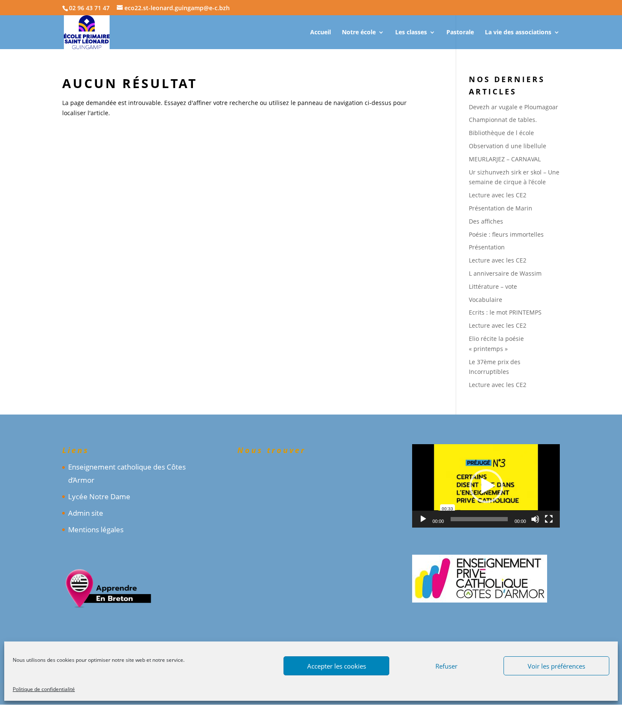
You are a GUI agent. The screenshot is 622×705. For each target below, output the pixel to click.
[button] (486, 486)
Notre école (359, 32)
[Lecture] (423, 519)
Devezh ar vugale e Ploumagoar (513, 107)
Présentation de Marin (500, 208)
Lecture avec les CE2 (497, 195)
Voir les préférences (556, 666)
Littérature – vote (493, 286)
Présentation (487, 247)
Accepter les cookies (336, 666)
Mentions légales (96, 529)
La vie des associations (518, 32)
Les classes (411, 32)
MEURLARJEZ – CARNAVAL (505, 159)
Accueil (320, 32)
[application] (486, 485)
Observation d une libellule (507, 146)
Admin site (85, 513)
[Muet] (535, 519)
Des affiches (486, 221)
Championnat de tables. (503, 120)
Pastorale (460, 32)
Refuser (446, 666)
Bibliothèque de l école (501, 133)
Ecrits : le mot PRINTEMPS (505, 312)
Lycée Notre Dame (99, 496)
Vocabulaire (485, 300)
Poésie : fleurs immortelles (506, 234)
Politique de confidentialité (44, 689)
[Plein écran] (549, 519)
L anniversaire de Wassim (505, 273)
